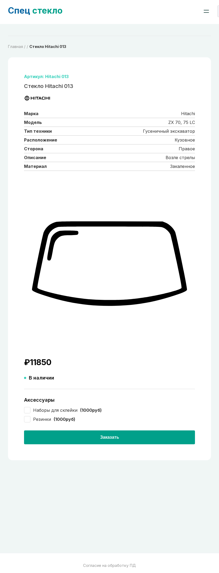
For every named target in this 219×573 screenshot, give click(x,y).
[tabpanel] (109, 264)
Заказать (109, 437)
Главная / (16, 46)
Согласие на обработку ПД (109, 565)
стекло (35, 10)
